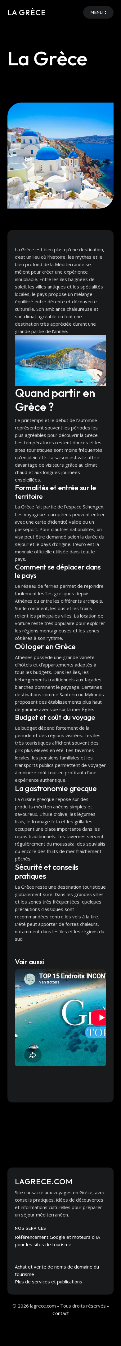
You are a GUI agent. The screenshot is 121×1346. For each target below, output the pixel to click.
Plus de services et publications (48, 1281)
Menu (97, 12)
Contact (60, 1313)
